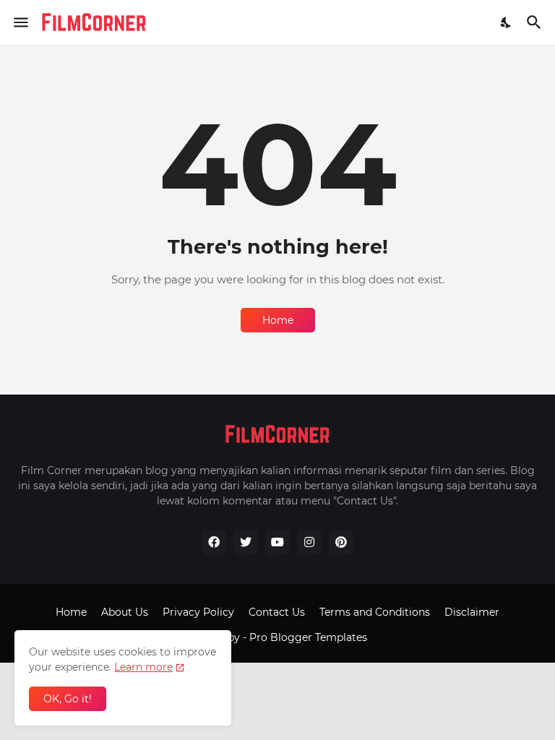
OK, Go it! (67, 698)
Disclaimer (471, 612)
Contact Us (277, 612)
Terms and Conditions (374, 612)
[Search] (536, 22)
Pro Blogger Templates (308, 637)
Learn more (143, 667)
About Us (124, 612)
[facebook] (214, 542)
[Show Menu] (20, 22)
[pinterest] (341, 542)
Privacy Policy (198, 612)
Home (277, 320)
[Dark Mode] (506, 22)
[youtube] (277, 542)
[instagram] (309, 542)
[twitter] (245, 542)
